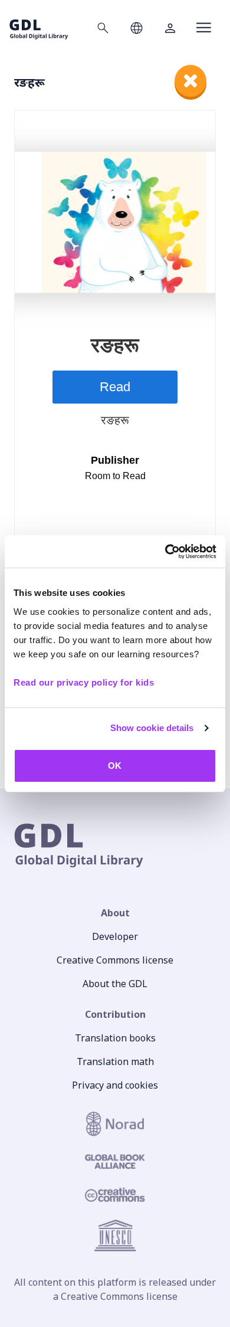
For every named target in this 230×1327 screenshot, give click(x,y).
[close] (190, 81)
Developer (115, 936)
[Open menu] (204, 28)
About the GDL (115, 983)
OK (114, 766)
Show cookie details (152, 728)
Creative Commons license (115, 960)
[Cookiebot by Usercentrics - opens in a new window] (165, 551)
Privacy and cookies (115, 1085)
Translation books (115, 1037)
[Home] (38, 27)
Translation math (115, 1061)
